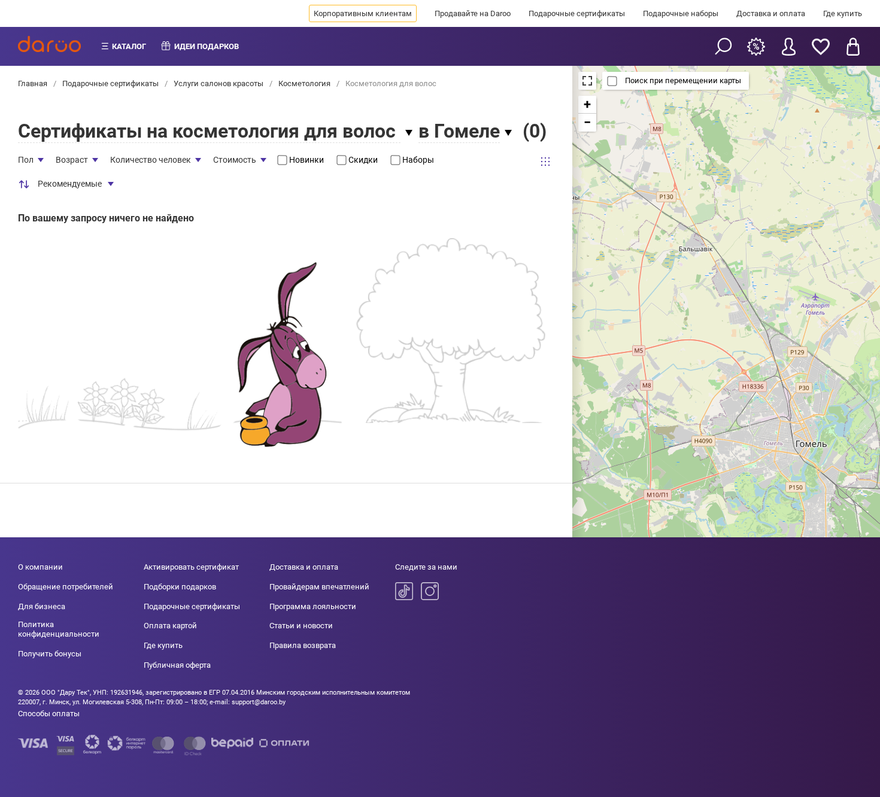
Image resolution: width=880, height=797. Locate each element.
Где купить (842, 13)
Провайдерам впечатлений (319, 586)
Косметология (304, 83)
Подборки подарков (180, 586)
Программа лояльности (312, 606)
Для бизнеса (41, 606)
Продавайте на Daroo (473, 13)
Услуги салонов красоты (218, 83)
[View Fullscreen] (587, 81)
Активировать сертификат (191, 566)
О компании (40, 566)
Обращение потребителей (65, 586)
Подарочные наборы (680, 13)
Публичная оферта (177, 665)
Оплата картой (170, 625)
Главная (33, 83)
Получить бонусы (49, 653)
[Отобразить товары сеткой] (545, 162)
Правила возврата (302, 645)
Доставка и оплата (770, 13)
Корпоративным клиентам (363, 13)
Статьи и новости (301, 625)
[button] (587, 105)
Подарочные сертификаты (577, 13)
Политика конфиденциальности (58, 629)
